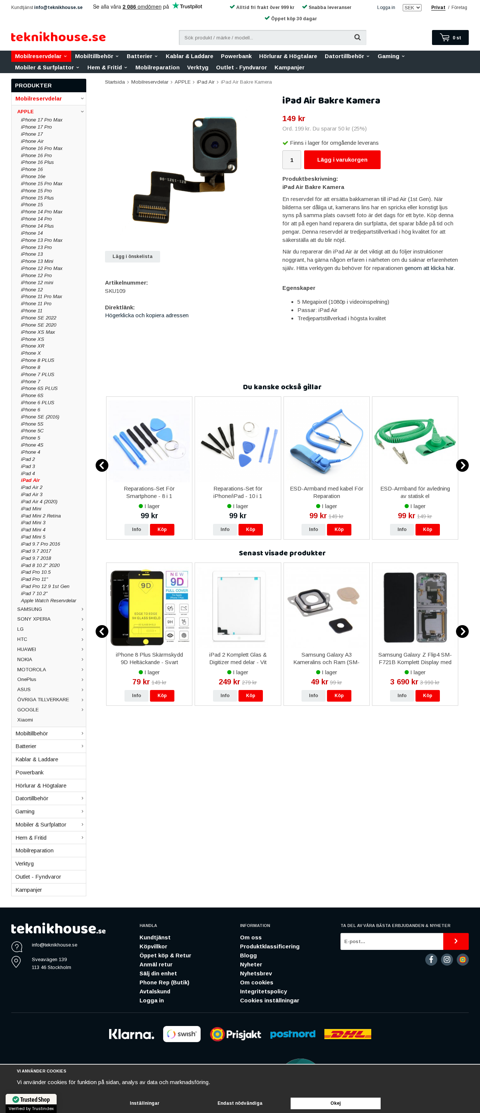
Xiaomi (25, 720)
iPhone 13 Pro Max (42, 240)
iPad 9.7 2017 (36, 551)
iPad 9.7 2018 (36, 558)
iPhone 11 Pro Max (41, 296)
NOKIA (24, 659)
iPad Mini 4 (33, 529)
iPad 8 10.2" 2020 (40, 565)
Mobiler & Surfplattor (44, 67)
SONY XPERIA (34, 619)
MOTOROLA (31, 669)
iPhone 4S (32, 445)
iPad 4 (28, 473)
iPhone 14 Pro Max (42, 211)
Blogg (248, 955)
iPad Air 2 (31, 487)
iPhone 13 (32, 254)
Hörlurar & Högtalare (288, 56)
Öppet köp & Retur (165, 955)
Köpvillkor (153, 946)
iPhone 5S (32, 424)
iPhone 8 (30, 367)
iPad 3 (28, 466)
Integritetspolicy (263, 991)
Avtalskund (155, 991)
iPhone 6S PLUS (39, 388)
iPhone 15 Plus (37, 198)
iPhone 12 (32, 289)
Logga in (386, 7)
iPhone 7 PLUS (37, 374)
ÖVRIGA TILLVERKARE (43, 699)
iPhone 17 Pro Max (42, 120)
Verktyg (197, 67)
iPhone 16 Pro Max (42, 148)
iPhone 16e (33, 176)
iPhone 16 (32, 169)
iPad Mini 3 (33, 522)
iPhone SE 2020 (38, 325)
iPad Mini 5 (33, 537)
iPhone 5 (30, 438)
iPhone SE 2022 (38, 318)
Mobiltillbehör (94, 56)
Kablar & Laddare (189, 56)
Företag (459, 7)
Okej (335, 1103)
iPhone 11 (31, 311)
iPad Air (30, 480)
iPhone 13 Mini (37, 261)
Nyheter (251, 964)
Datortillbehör (344, 56)
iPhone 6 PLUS (37, 402)
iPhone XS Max (38, 332)
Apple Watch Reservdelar (48, 600)
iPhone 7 (30, 381)
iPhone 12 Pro (36, 275)
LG (20, 629)
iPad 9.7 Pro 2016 (40, 544)
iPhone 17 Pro (36, 127)
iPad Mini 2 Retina (41, 516)
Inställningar (144, 1103)
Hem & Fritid (104, 67)
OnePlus (26, 679)
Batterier (139, 56)
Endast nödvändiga (240, 1103)
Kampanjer (289, 67)
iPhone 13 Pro (36, 247)
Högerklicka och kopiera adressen (147, 315)
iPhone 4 (30, 452)
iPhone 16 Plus (37, 162)
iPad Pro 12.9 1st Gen (45, 586)
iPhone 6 (30, 409)
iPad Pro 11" (34, 579)
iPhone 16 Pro (36, 155)
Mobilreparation (157, 67)
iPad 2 (28, 459)
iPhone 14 (32, 233)
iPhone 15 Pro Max (42, 183)
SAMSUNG (29, 609)
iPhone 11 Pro (36, 303)
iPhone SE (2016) (40, 417)
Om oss (251, 937)
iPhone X (31, 353)
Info (136, 529)
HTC (22, 639)
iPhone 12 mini (37, 282)
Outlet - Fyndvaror (241, 67)
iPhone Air (32, 141)
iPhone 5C (32, 431)
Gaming (388, 56)
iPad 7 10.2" (34, 593)
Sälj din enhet (158, 973)
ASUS (24, 689)
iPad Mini (31, 509)
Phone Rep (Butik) (164, 982)
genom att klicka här (429, 268)
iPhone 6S (32, 395)
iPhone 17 (32, 134)
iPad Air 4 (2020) (39, 501)
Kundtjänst (155, 937)
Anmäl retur (156, 964)
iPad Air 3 (31, 494)
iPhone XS (32, 339)
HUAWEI (26, 649)
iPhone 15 (32, 204)
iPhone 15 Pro (36, 191)
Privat (438, 7)
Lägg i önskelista (132, 256)
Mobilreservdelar (38, 56)
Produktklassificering (270, 946)
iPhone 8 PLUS (37, 360)
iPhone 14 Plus (37, 226)
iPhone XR (32, 346)
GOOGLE (28, 709)
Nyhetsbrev (256, 973)
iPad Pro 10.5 (36, 572)
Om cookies (256, 982)
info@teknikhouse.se (58, 7)
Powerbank (236, 56)
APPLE (25, 111)
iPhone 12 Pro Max (42, 268)
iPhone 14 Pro (36, 219)
